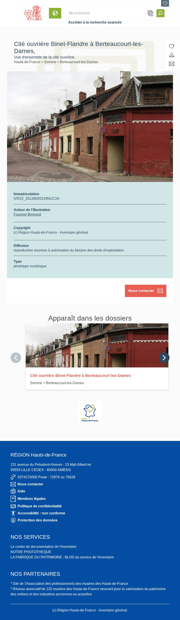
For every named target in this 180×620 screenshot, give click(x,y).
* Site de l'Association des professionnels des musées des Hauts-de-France (69, 583)
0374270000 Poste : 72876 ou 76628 (46, 477)
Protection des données (38, 520)
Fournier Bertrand (27, 214)
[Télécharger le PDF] (171, 55)
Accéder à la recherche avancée (95, 22)
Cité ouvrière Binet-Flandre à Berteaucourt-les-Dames (80, 375)
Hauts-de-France (27, 62)
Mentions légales (32, 499)
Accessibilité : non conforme (41, 513)
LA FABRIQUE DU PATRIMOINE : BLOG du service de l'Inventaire (62, 557)
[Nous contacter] (171, 63)
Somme (50, 62)
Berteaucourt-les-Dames (79, 62)
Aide (21, 491)
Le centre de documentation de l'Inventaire (43, 546)
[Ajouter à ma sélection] (171, 46)
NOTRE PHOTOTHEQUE (31, 552)
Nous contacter (141, 291)
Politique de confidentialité (40, 506)
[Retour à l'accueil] (10, 13)
